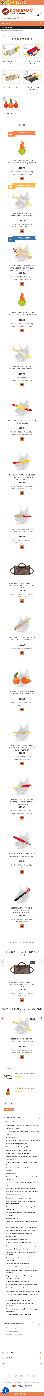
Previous (6, 1103)
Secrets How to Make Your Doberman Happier (21, 1227)
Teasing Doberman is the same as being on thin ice (23, 1291)
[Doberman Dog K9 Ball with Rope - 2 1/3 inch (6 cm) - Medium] (22, 299)
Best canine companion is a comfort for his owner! (22, 1191)
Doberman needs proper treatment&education (21, 1285)
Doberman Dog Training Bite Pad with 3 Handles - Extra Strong (22, 585)
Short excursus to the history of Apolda (19, 1147)
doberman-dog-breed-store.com (28, 1382)
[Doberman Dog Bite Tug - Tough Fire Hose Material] (22, 353)
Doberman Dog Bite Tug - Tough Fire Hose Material (22, 214)
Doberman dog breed (13, 1328)
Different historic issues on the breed (18, 1153)
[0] (38, 16)
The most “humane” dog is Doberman (18, 1314)
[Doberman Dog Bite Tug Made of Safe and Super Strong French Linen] (22, 786)
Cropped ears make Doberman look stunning (21, 1246)
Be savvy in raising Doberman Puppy (18, 1242)
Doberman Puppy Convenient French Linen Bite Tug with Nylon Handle (22, 477)
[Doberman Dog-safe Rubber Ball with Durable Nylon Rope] (22, 678)
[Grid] (20, 125)
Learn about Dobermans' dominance (18, 1249)
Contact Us (24, 18)
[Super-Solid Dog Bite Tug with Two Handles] (22, 408)
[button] (40, 23)
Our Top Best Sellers (13, 1128)
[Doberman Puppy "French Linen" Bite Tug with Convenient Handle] (22, 895)
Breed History (10, 1137)
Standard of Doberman (13, 1195)
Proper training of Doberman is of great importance (23, 1140)
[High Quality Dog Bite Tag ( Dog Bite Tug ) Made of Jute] (22, 516)
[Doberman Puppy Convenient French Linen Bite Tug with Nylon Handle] (22, 462)
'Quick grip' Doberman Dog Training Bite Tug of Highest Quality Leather (22, 748)
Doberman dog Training (14, 1334)
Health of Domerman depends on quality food (21, 1188)
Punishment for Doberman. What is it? (18, 1281)
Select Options (22, 178)
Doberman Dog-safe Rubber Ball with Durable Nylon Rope (22, 693)
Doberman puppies (12, 1331)
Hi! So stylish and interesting (24, 1088)
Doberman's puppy (12, 1218)
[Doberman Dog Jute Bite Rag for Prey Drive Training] (22, 624)
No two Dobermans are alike (15, 1288)
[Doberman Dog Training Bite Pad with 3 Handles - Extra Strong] (22, 570)
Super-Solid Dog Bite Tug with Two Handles (22, 422)
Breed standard (11, 1174)
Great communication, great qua (25, 1073)
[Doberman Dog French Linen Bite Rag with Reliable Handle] (22, 841)
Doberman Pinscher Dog (14, 1122)
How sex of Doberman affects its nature (19, 1198)
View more (9, 1109)
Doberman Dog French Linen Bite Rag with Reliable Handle (22, 855)
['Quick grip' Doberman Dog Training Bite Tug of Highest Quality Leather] (22, 732)
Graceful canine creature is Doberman (19, 1150)
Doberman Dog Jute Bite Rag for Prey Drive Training (22, 638)
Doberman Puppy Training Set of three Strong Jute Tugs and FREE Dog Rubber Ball (22, 268)
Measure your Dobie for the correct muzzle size (22, 1125)
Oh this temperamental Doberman (17, 1263)
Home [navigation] (4, 36)
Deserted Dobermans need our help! (18, 1300)
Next (11, 1103)
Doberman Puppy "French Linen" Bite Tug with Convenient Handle (22, 910)
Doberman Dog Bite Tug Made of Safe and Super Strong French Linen (22, 802)
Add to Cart (22, 1057)
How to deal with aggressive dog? (17, 1143)
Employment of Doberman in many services (20, 1267)
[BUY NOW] (22, 384)
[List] (24, 125)
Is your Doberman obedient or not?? (18, 1239)
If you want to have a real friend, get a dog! (20, 1230)
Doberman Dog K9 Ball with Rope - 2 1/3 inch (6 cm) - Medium (22, 162)
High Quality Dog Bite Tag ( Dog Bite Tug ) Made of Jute (22, 530)
